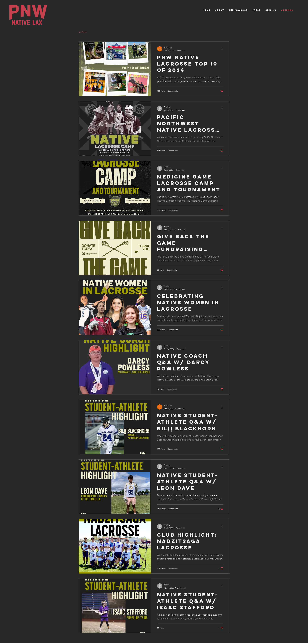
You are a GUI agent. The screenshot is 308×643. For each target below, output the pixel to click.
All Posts (83, 31)
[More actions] (223, 49)
